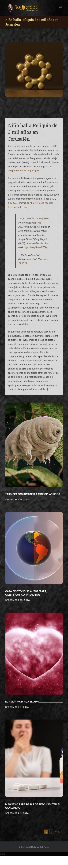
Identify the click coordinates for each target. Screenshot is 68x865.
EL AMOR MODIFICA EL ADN (22, 701)
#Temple (41, 218)
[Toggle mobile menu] (61, 6)
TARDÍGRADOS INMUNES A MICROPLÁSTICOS (32, 494)
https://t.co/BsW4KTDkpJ (36, 247)
